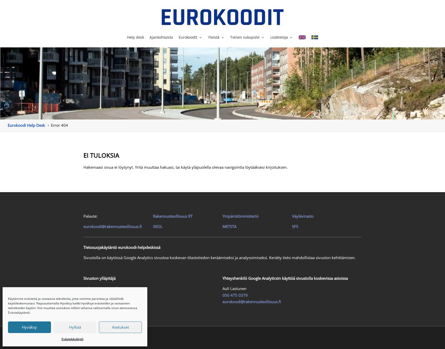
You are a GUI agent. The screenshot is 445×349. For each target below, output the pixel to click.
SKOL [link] (157, 226)
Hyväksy (29, 327)
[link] (222, 17)
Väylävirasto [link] (303, 216)
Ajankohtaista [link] (161, 37)
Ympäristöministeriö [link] (240, 216)
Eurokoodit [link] (188, 37)
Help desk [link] (135, 37)
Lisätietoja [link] (279, 37)
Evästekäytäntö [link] (72, 339)
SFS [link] (295, 226)
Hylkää (75, 327)
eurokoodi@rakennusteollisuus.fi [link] (112, 226)
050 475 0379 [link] (235, 295)
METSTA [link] (229, 226)
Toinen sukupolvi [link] (245, 37)
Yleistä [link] (213, 37)
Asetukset (120, 327)
